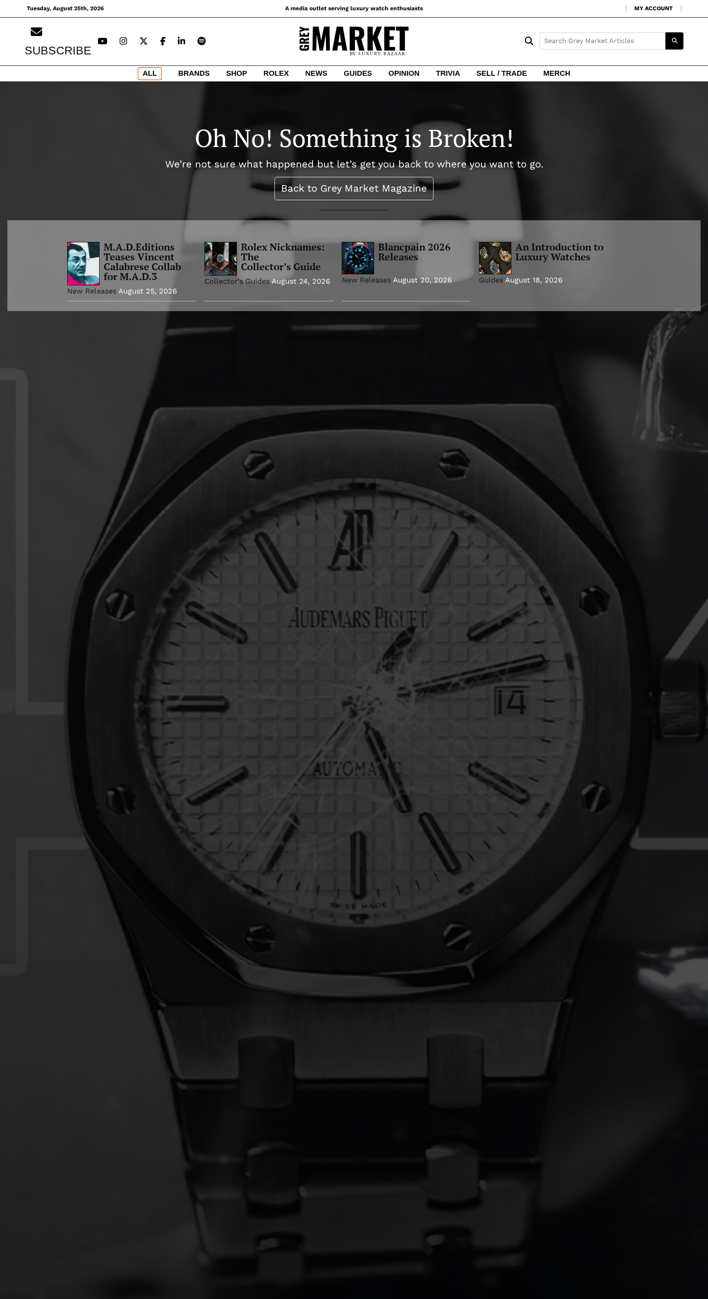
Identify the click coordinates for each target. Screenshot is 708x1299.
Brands (194, 73)
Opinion (404, 73)
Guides (358, 73)
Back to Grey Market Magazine (354, 188)
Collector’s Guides (237, 281)
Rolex (276, 73)
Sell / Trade (502, 73)
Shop (236, 73)
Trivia (448, 73)
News (316, 73)
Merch (556, 73)
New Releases (91, 291)
